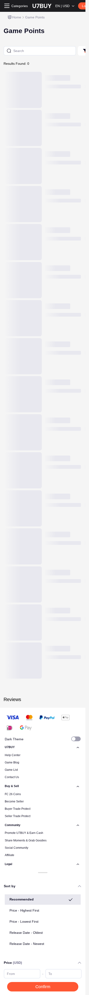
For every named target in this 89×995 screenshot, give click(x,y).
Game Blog (12, 762)
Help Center (12, 755)
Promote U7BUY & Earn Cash (24, 833)
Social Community (16, 847)
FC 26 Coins (13, 794)
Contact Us (12, 777)
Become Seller (14, 801)
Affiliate (9, 855)
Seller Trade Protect (17, 816)
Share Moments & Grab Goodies (26, 840)
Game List (11, 769)
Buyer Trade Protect (17, 808)
